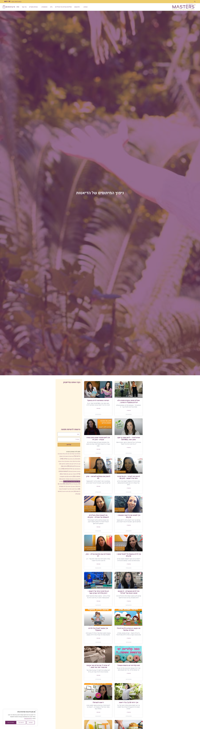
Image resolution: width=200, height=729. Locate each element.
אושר (67, 454)
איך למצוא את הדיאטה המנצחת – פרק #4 (128, 516)
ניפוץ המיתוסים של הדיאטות (71, 481)
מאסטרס (76, 476)
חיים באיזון (71, 466)
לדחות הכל (21, 722)
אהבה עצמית (73, 454)
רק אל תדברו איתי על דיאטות (70, 489)
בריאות (77, 456)
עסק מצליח (74, 484)
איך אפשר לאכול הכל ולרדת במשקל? (98, 629)
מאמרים (63, 474)
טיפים (64, 466)
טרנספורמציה (76, 469)
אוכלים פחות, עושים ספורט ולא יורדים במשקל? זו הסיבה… (128, 401)
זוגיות (78, 466)
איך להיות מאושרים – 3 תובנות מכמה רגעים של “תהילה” (128, 592)
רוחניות (68, 486)
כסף (70, 471)
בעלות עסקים (61, 454)
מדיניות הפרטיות (28, 718)
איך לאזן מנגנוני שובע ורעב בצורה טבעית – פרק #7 (98, 438)
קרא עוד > (129, 410)
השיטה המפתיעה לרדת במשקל (98, 400)
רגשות (73, 486)
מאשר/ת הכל (10, 722)
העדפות (31, 722)
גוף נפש (70, 456)
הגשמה (65, 456)
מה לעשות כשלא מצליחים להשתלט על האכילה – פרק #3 (98, 516)
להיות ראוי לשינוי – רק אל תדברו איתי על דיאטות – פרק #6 (128, 477)
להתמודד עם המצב (72, 474)
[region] (20, 717)
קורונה (60, 484)
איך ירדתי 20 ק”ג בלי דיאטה (128, 702)
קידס (77, 486)
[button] (195, 1)
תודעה (71, 491)
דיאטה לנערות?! (98, 702)
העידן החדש (71, 459)
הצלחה (64, 459)
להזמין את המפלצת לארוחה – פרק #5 (98, 477)
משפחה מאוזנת (64, 479)
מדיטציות (69, 476)
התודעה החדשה (64, 464)
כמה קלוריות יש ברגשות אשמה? (128, 665)
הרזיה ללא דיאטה (74, 464)
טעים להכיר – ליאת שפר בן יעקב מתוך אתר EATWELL (128, 438)
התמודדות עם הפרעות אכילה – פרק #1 (98, 555)
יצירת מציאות (66, 469)
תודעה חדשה (65, 491)
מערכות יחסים (74, 479)
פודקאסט (67, 484)
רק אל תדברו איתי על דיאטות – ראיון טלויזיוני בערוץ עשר (98, 592)
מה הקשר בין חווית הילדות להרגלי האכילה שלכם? (128, 629)
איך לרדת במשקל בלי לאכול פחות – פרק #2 (128, 555)
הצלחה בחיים (76, 461)
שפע (76, 491)
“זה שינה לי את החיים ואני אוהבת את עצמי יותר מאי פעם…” (98, 666)
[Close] (36, 711)
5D (78, 454)
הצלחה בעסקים (69, 461)
